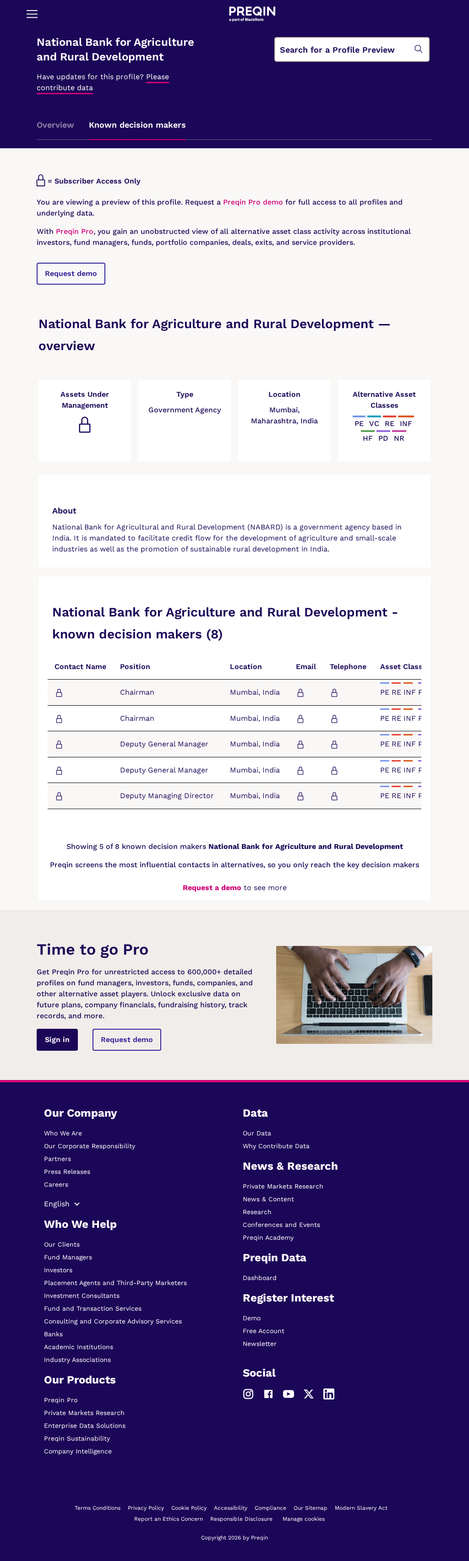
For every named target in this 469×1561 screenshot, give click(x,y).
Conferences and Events (281, 1224)
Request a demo (212, 887)
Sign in (57, 1039)
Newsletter (260, 1343)
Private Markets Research (84, 1412)
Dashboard (260, 1277)
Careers (56, 1184)
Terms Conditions (97, 1508)
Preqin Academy (268, 1237)
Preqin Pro (73, 231)
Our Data (257, 1133)
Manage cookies (304, 1519)
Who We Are (63, 1133)
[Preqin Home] (252, 14)
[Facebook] (268, 1393)
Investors (58, 1270)
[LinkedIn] (328, 1393)
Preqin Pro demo (253, 202)
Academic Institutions (78, 1346)
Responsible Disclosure (241, 1519)
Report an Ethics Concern (168, 1519)
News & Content (268, 1199)
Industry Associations (77, 1359)
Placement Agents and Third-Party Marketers (115, 1282)
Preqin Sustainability (77, 1438)
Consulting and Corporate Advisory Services (113, 1321)
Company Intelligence (78, 1451)
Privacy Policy (146, 1508)
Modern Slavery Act (361, 1508)
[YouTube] (288, 1393)
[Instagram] (248, 1393)
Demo (252, 1318)
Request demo (71, 273)
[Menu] (32, 14)
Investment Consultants (82, 1295)
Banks (53, 1334)
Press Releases (67, 1171)
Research (257, 1211)
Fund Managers (68, 1257)
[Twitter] (308, 1393)
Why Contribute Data (276, 1146)
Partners (57, 1158)
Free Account (263, 1330)
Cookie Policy (189, 1508)
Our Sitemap (310, 1508)
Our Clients (62, 1244)
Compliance (270, 1508)
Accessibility (230, 1508)
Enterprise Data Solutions (84, 1425)
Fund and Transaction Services (93, 1308)
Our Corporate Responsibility (89, 1146)
